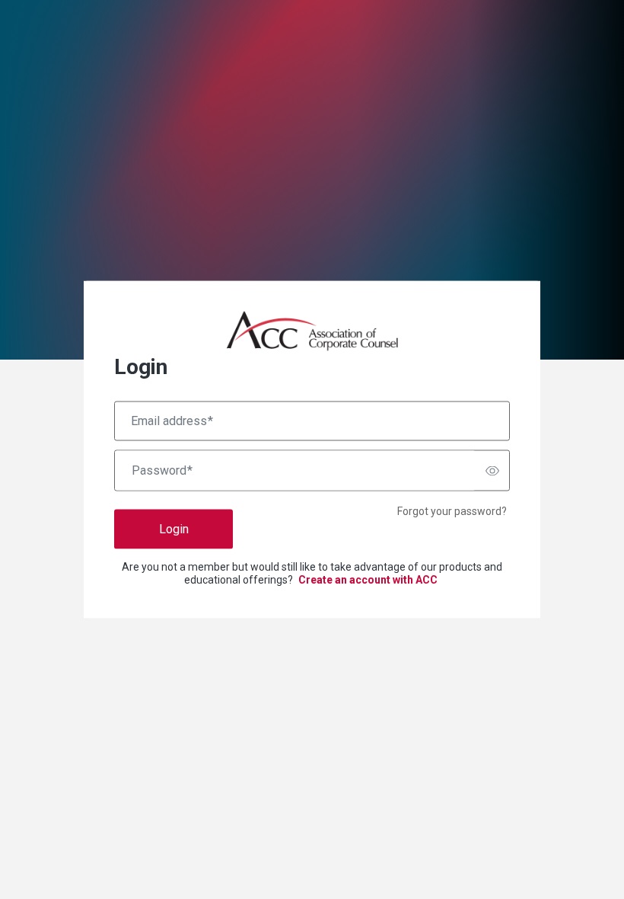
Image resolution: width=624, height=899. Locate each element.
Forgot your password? (452, 511)
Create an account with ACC (368, 580)
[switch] (492, 471)
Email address (172, 421)
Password (162, 471)
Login (174, 529)
